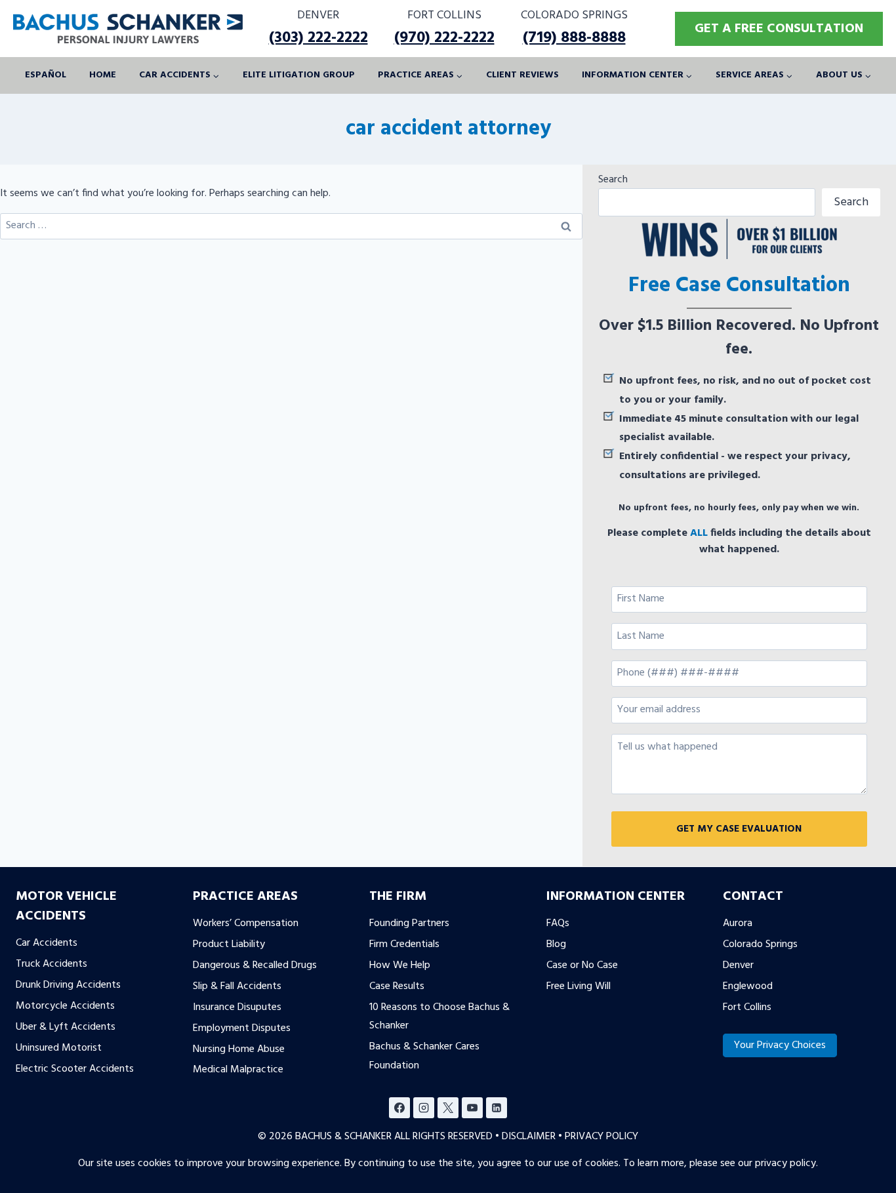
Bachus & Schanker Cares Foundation (424, 1056)
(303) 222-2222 (318, 38)
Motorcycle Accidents (65, 1005)
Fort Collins (747, 1006)
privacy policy (785, 1163)
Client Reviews (522, 75)
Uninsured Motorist (59, 1047)
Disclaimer (529, 1136)
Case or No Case (582, 965)
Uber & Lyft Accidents (65, 1026)
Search (613, 179)
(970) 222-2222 (444, 38)
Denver (738, 965)
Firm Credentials (404, 944)
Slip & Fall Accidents (237, 985)
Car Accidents (46, 943)
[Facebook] (399, 1107)
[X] (448, 1107)
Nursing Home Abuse (239, 1048)
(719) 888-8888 (574, 38)
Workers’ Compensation (245, 923)
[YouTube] (472, 1107)
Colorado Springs (760, 944)
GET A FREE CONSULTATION (779, 28)
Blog (556, 944)
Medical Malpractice (238, 1069)
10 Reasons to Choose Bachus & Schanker (439, 1016)
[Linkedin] (496, 1107)
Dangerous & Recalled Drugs (255, 965)
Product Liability (229, 944)
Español (45, 75)
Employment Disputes (242, 1027)
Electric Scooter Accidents (75, 1068)
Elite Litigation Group (299, 75)
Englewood (748, 985)
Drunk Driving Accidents (68, 985)
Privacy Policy (601, 1136)
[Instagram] (423, 1107)
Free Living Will (578, 985)
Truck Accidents (51, 964)
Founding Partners (409, 923)
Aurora (737, 923)
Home (102, 75)
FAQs (557, 923)
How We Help (399, 965)
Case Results (396, 985)
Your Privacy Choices (780, 1045)
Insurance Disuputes (237, 1006)
